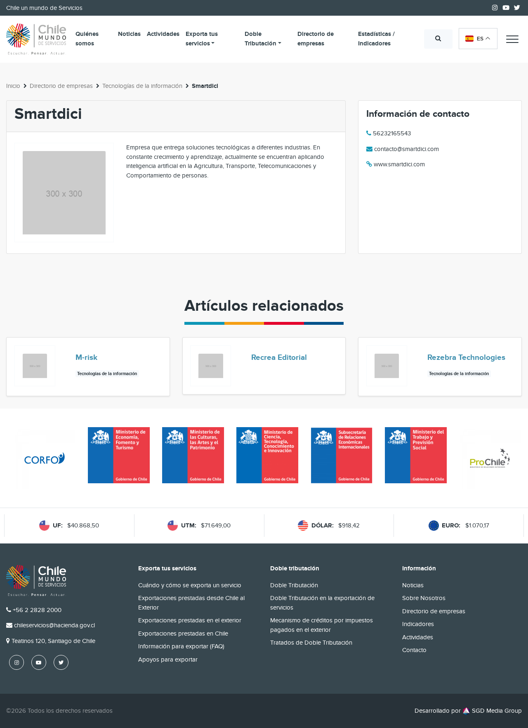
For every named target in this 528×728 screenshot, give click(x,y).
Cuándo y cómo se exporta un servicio (189, 585)
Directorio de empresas (315, 38)
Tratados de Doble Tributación (311, 642)
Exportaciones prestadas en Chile (183, 633)
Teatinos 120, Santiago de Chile (53, 641)
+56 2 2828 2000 (37, 610)
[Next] (515, 366)
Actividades (163, 34)
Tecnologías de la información (142, 86)
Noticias (129, 34)
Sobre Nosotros (424, 598)
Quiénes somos (87, 38)
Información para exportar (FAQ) (181, 646)
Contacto (414, 650)
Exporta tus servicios (202, 38)
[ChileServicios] (36, 580)
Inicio (13, 86)
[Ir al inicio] (36, 39)
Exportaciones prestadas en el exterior (189, 620)
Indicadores (418, 624)
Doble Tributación (260, 38)
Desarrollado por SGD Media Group (468, 710)
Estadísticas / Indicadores (376, 38)
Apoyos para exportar (168, 659)
